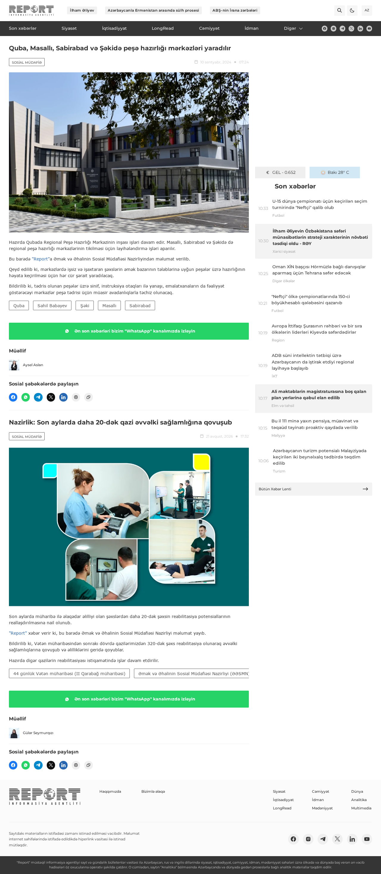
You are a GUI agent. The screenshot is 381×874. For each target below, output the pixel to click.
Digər (290, 28)
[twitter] (351, 28)
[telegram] (342, 28)
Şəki (84, 305)
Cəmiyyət (320, 791)
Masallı (109, 305)
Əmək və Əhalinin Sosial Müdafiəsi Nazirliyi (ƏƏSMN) (194, 673)
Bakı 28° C (338, 172)
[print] (76, 397)
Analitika (359, 799)
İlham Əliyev (82, 10)
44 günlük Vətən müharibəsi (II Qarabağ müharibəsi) (69, 673)
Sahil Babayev (52, 305)
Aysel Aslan (33, 365)
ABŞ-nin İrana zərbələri (235, 10)
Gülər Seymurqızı (38, 733)
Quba (18, 305)
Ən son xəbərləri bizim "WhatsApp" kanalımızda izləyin (134, 331)
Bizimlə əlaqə (153, 791)
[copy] (88, 397)
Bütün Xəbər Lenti (275, 489)
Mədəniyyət (322, 808)
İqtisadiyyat (283, 799)
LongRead (282, 808)
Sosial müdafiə (27, 62)
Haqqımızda (110, 791)
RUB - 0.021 (284, 172)
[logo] (31, 10)
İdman (318, 799)
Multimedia (361, 808)
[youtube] (369, 28)
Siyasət (279, 791)
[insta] (333, 28)
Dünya (357, 791)
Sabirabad (140, 305)
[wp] (25, 397)
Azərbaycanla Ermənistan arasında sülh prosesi (153, 10)
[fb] (324, 28)
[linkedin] (360, 28)
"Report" (41, 258)
